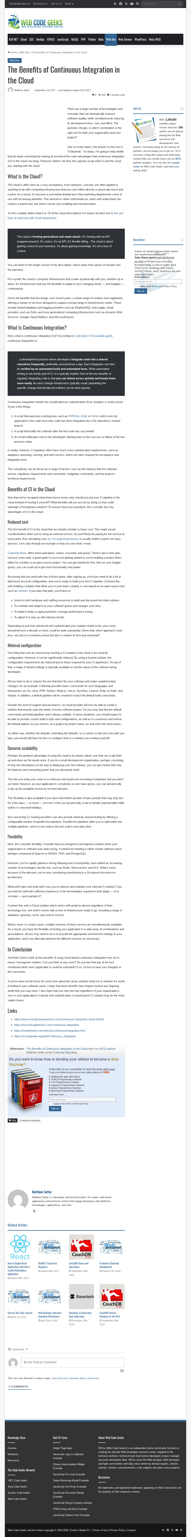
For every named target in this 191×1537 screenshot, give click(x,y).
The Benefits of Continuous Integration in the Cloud (57, 1048)
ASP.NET (13, 39)
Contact (131, 1530)
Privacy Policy (82, 1104)
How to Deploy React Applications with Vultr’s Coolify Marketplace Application (19, 1268)
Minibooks (13, 1454)
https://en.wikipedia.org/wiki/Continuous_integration (45, 1036)
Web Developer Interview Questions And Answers (49, 1314)
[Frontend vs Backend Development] (112, 1247)
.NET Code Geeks (17, 1480)
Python (92, 39)
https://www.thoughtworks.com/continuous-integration (46, 1024)
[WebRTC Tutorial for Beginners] (50, 1247)
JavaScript (63, 39)
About (68, 3)
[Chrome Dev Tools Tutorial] (20, 1296)
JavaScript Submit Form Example (71, 1515)
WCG (178, 158)
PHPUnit (73, 416)
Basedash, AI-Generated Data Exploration (80, 1314)
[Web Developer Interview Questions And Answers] (50, 1296)
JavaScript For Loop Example (69, 1474)
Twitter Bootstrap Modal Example (71, 1480)
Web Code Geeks (17, 1499)
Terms (69, 1104)
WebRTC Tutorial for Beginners (47, 1265)
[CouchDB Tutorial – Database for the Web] (112, 1296)
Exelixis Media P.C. (80, 1530)
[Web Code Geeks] (35, 21)
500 (181, 127)
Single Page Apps (62, 1448)
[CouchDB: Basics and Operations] (81, 1247)
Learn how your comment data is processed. (76, 1378)
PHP (83, 39)
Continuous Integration (30, 1120)
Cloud (24, 39)
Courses (12, 1448)
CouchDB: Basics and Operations (78, 1265)
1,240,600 (171, 119)
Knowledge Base (18, 3)
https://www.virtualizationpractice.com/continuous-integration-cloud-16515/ (59, 1019)
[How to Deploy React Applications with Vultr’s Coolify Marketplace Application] (20, 1247)
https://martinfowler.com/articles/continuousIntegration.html (49, 1030)
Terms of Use (100, 1530)
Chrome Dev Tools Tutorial (20, 1313)
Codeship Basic (17, 553)
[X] (34, 1211)
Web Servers (125, 39)
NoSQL (74, 39)
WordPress (140, 39)
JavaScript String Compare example (72, 1502)
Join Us (55, 3)
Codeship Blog (62, 1052)
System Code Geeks (19, 1492)
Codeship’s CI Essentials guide (93, 335)
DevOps (40, 39)
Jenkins (23, 590)
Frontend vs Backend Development (109, 1265)
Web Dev (111, 39)
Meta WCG (155, 39)
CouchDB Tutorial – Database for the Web (110, 1314)
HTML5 (51, 39)
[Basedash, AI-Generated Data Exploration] (81, 1296)
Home (13, 52)
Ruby (101, 39)
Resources (38, 3)
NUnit (94, 416)
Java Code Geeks (17, 1486)
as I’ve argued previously (63, 538)
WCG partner (107, 1048)
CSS (31, 39)
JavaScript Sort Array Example (69, 1486)
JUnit (83, 416)
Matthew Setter (42, 1191)
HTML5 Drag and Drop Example (70, 1509)
